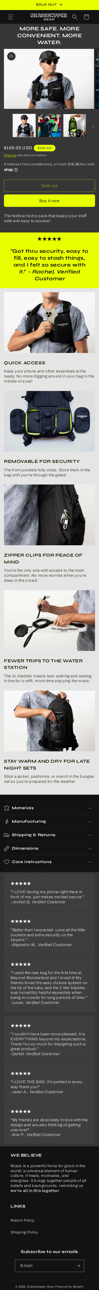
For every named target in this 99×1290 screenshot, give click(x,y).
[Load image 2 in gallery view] (49, 125)
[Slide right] (93, 127)
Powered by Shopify (69, 1286)
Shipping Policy (24, 1232)
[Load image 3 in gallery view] (74, 125)
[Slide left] (6, 127)
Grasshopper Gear (40, 1286)
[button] (10, 17)
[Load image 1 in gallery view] (24, 125)
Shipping (10, 155)
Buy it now (49, 201)
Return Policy (23, 1220)
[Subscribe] (78, 1266)
